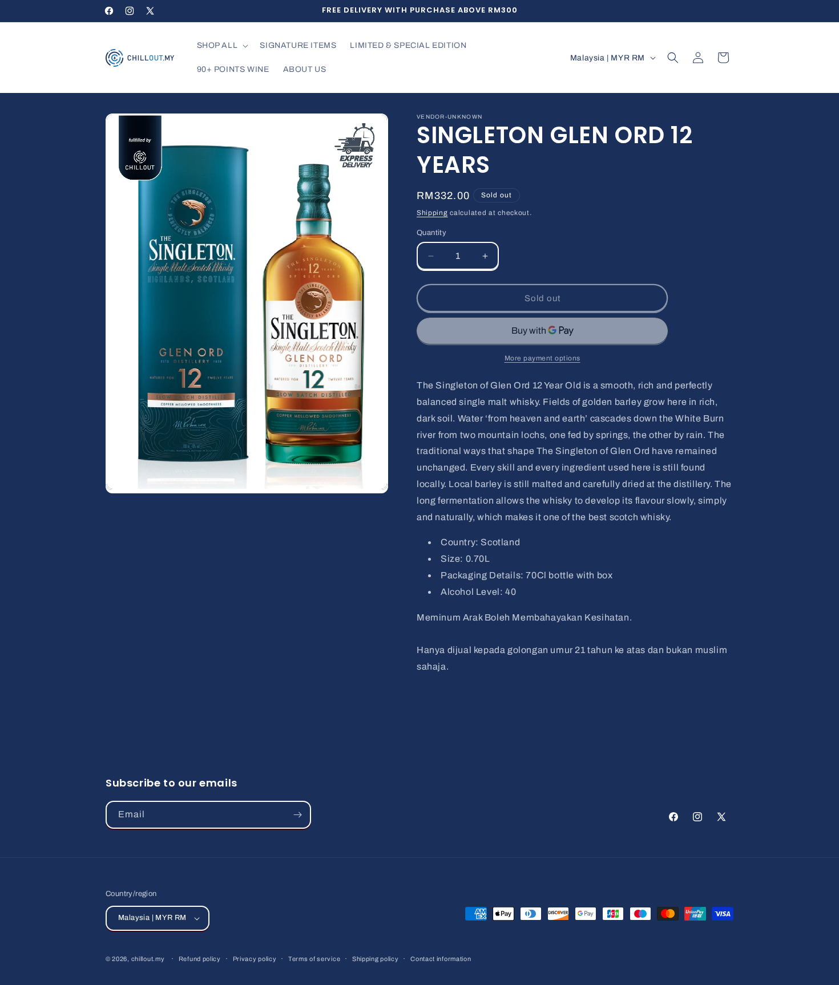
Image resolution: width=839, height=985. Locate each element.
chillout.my (148, 958)
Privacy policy (255, 958)
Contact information (440, 958)
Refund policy (200, 958)
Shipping (432, 213)
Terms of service (314, 958)
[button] (221, 46)
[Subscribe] (297, 815)
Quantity (431, 233)
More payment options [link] (542, 358)
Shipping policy (375, 958)
